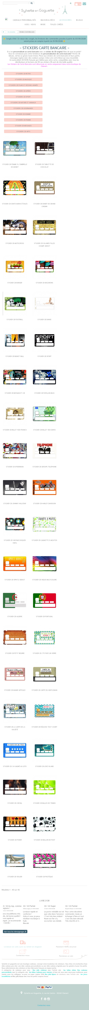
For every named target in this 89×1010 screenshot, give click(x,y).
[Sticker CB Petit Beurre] (15, 637)
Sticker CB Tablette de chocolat (44, 165)
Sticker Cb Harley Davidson (44, 503)
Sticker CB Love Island (44, 766)
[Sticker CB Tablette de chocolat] (44, 148)
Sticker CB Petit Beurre (14, 653)
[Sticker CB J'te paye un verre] (44, 637)
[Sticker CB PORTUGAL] (44, 600)
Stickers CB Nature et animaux (23, 102)
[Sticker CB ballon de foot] (44, 824)
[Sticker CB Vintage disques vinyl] (15, 524)
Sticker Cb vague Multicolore (44, 580)
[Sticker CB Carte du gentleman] (44, 674)
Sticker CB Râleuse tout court (44, 727)
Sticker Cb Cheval (15, 803)
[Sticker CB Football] (15, 304)
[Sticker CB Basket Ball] (15, 340)
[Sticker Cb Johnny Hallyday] (15, 488)
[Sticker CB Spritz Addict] (15, 564)
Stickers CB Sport (23, 97)
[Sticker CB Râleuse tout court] (44, 711)
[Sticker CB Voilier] (15, 861)
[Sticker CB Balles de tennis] (44, 787)
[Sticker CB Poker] (15, 824)
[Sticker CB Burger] (15, 267)
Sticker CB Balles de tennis (44, 803)
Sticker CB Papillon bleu (44, 393)
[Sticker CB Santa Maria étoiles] (15, 188)
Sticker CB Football (15, 319)
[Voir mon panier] (78, 4)
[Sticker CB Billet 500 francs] (15, 414)
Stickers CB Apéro (23, 91)
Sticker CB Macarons (44, 283)
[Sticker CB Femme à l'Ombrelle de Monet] (15, 148)
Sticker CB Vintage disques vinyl (15, 541)
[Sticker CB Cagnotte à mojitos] (44, 524)
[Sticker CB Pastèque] (44, 861)
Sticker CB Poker (15, 840)
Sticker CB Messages (23, 126)
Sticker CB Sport (44, 356)
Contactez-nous (43, 1005)
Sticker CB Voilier (15, 877)
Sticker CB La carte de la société (15, 728)
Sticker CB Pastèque (44, 877)
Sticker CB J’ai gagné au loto (15, 766)
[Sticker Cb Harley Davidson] (44, 488)
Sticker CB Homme (23, 114)
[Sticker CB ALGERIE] (15, 600)
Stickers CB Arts (23, 131)
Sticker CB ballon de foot (44, 840)
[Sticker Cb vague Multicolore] (44, 564)
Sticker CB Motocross (15, 243)
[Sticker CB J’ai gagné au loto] (15, 750)
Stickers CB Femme (23, 120)
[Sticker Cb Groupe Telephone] (44, 451)
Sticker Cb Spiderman (15, 467)
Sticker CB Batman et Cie (15, 393)
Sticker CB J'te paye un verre (44, 653)
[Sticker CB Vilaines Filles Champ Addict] (44, 227)
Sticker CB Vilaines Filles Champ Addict (44, 244)
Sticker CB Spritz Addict (15, 580)
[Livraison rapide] (23, 942)
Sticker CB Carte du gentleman (44, 690)
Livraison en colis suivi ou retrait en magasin (23, 947)
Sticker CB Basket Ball (15, 356)
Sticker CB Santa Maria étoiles (14, 204)
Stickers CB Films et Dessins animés (23, 85)
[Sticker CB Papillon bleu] (44, 377)
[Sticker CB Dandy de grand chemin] (44, 188)
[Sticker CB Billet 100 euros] (44, 414)
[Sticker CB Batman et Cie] (15, 377)
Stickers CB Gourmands (23, 108)
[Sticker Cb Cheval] (15, 787)
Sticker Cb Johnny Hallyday (14, 503)
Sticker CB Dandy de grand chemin (44, 205)
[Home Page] (3, 31)
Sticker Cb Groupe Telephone (44, 467)
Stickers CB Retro (23, 74)
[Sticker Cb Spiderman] (15, 451)
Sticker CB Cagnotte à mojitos (44, 540)
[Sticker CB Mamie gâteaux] (15, 674)
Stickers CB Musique (23, 79)
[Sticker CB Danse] (44, 304)
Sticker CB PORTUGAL (44, 616)
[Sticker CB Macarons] (44, 267)
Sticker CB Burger (14, 283)
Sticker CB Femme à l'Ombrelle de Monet (14, 165)
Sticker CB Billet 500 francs (15, 430)
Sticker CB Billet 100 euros (44, 430)
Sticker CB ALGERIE (14, 616)
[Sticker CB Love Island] (44, 750)
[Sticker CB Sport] (44, 340)
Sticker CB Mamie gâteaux (14, 690)
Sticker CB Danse (44, 319)
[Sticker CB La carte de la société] (15, 711)
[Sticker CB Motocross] (15, 227)
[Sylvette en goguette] (44, 10)
